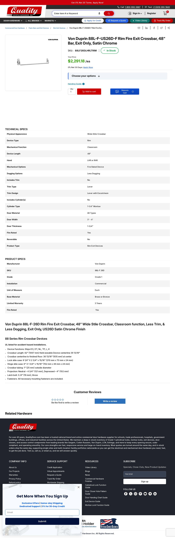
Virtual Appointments (55, 471)
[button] (99, 13)
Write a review (110, 401)
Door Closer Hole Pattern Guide (95, 492)
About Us (13, 467)
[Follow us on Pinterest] (140, 494)
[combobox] (77, 13)
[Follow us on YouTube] (145, 494)
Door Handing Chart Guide (96, 497)
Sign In (136, 13)
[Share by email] (139, 27)
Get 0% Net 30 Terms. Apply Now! (87, 3)
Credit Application (54, 467)
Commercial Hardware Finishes (94, 480)
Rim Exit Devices (59, 28)
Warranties (13, 475)
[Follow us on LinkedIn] (155, 494)
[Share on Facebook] (154, 27)
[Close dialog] (78, 487)
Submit (42, 521)
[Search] (109, 13)
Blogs (87, 471)
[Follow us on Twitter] (130, 494)
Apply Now (88, 67)
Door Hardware (12, 21)
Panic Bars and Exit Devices (39, 28)
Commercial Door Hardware (15, 28)
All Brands (33, 21)
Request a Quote (54, 475)
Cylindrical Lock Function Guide (95, 486)
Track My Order (54, 479)
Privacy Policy (15, 479)
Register (151, 13)
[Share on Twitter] (161, 27)
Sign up (144, 481)
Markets (49, 21)
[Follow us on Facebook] (126, 494)
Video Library (91, 467)
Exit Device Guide (92, 501)
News (87, 475)
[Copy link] (168, 27)
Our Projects (14, 471)
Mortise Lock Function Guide (97, 505)
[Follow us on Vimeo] (150, 494)
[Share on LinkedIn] (146, 27)
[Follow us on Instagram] (135, 494)
